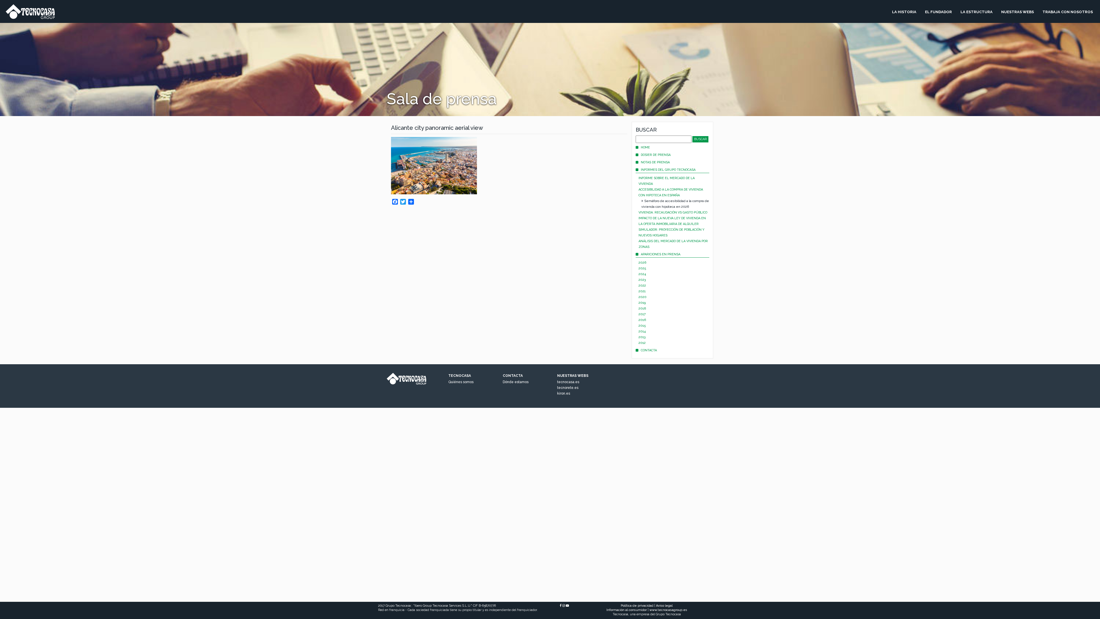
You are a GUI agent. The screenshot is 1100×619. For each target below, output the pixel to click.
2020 (643, 297)
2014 (642, 331)
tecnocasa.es (568, 382)
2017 (642, 314)
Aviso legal (664, 606)
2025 (642, 268)
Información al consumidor (626, 610)
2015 (642, 326)
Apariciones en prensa (660, 254)
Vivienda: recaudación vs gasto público (673, 212)
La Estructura (976, 12)
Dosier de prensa (656, 155)
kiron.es (563, 393)
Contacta (649, 350)
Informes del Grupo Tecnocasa (668, 170)
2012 (642, 343)
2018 (642, 308)
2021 (642, 291)
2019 (642, 303)
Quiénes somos (461, 382)
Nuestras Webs (1017, 12)
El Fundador (938, 12)
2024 (642, 274)
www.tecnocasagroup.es (668, 610)
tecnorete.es (567, 388)
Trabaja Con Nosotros (1067, 12)
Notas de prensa (655, 162)
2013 (642, 337)
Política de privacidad (637, 606)
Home (645, 147)
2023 (642, 280)
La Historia (904, 12)
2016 (642, 320)
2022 (642, 285)
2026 (642, 263)
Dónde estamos (516, 382)
